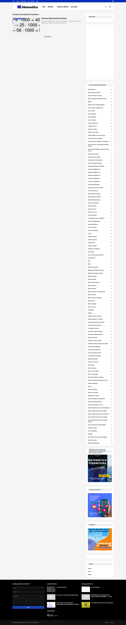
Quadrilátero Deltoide (100, 359)
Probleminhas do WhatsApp (100, 346)
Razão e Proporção (100, 368)
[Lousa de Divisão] (51, 589)
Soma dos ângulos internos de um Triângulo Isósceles (100, 421)
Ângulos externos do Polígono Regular (100, 105)
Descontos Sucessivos (100, 190)
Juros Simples (100, 252)
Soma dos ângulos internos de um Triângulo (100, 417)
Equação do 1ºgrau (100, 209)
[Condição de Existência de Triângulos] (86, 605)
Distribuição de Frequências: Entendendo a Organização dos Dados (67, 603)
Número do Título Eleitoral (100, 282)
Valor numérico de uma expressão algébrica (100, 437)
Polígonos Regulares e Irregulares (100, 319)
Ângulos (100, 101)
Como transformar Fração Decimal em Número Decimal (100, 145)
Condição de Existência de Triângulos (102, 602)
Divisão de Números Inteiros (100, 200)
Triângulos (100, 434)
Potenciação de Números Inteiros (100, 331)
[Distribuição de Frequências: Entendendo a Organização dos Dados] (51, 605)
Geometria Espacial (100, 239)
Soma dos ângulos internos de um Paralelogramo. (100, 408)
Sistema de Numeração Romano (100, 401)
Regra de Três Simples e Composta (100, 377)
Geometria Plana (100, 242)
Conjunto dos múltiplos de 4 (100, 175)
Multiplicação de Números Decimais (100, 270)
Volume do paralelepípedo (100, 443)
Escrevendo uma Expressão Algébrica (100, 218)
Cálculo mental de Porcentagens (100, 138)
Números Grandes (100, 294)
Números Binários (100, 285)
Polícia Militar (100, 310)
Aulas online (23, 1)
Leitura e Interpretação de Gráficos (100, 255)
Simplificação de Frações (100, 395)
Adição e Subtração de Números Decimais (100, 98)
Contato (17, 1)
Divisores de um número (100, 203)
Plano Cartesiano (100, 307)
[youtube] (113, 1)
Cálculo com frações (100, 129)
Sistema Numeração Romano (54, 18)
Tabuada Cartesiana (100, 428)
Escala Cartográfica (100, 215)
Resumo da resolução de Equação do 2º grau (100, 380)
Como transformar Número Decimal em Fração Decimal (100, 150)
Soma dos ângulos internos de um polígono (100, 411)
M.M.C (100, 264)
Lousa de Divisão (100, 258)
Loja (28, 1)
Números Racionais (100, 304)
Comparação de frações (100, 154)
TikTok (37, 1)
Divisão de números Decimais (100, 197)
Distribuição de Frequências (100, 194)
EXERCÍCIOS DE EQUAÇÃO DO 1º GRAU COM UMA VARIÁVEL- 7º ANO (101, 595)
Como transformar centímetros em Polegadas (100, 141)
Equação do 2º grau (100, 212)
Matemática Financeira (62, 7)
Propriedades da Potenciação (100, 356)
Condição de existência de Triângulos (100, 166)
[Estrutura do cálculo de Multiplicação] (51, 597)
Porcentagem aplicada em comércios (100, 322)
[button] (105, 7)
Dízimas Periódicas (100, 206)
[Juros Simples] (86, 589)
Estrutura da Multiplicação (100, 221)
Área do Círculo (100, 111)
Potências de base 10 (100, 337)
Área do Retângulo (100, 117)
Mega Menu (50, 7)
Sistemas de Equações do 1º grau (100, 405)
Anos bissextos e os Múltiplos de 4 (100, 108)
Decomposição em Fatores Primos (100, 187)
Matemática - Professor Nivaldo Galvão (30, 622)
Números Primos (100, 301)
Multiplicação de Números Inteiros (100, 273)
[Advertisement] (100, 52)
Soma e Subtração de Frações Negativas (100, 425)
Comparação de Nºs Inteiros (100, 157)
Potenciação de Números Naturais (100, 334)
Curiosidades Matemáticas (100, 184)
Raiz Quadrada (100, 365)
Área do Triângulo (100, 120)
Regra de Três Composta (100, 371)
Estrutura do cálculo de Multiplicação (67, 595)
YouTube (32, 1)
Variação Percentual (100, 440)
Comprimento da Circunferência (100, 160)
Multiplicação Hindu (100, 276)
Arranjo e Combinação (100, 123)
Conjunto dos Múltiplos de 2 (100, 169)
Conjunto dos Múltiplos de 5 (100, 178)
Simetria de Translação (100, 392)
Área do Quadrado (100, 114)
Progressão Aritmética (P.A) (100, 349)
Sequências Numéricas (100, 383)
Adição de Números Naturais (100, 92)
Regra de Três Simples (100, 374)
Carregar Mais (47, 36)
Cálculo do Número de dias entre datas (100, 135)
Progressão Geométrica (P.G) (100, 353)
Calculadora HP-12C (100, 126)
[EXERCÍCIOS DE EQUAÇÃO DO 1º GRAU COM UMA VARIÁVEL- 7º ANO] (86, 597)
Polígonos (100, 313)
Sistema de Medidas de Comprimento (100, 398)
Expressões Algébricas (100, 224)
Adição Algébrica (100, 89)
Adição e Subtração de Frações (100, 95)
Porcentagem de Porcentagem (100, 325)
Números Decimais (100, 288)
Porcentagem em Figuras (100, 328)
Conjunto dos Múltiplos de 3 (100, 172)
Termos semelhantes (100, 431)
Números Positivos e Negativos (100, 297)
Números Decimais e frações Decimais (100, 291)
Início (13, 1)
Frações (100, 233)
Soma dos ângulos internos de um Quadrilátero (100, 414)
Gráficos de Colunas (100, 246)
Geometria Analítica (100, 236)
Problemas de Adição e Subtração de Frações (100, 343)
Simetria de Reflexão (100, 389)
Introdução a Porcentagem (100, 249)
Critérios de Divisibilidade (100, 181)
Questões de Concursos (100, 362)
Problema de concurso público (100, 340)
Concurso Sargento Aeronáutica (100, 163)
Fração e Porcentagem (100, 230)
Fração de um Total (100, 227)
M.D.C (100, 261)
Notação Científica (100, 279)
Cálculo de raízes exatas (100, 132)
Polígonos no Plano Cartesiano (100, 316)
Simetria (100, 386)
